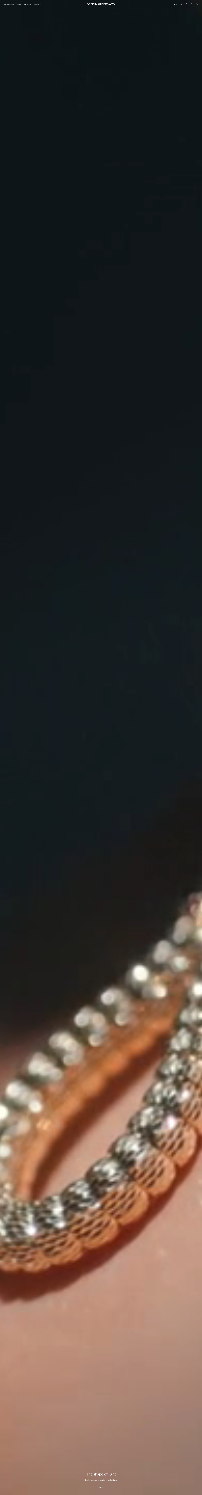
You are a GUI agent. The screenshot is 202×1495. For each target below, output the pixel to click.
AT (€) (175, 4)
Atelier (20, 4)
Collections (9, 4)
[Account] (191, 4)
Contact (37, 4)
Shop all (101, 1487)
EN (181, 4)
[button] (186, 4)
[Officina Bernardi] (101, 4)
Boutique (28, 4)
